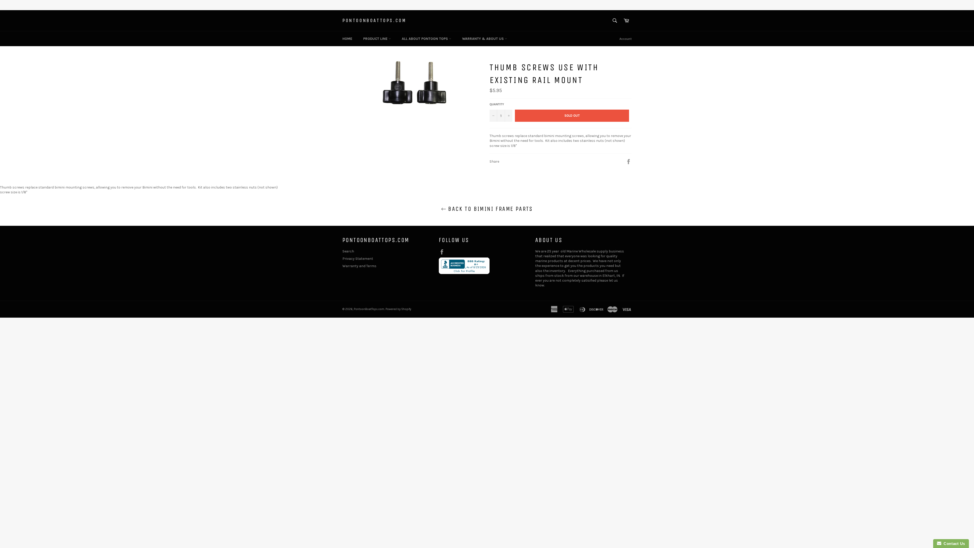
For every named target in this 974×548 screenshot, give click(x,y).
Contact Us (953, 543)
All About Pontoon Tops (425, 39)
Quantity (497, 104)
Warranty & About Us (483, 39)
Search (348, 251)
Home (347, 39)
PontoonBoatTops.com (374, 20)
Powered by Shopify (398, 309)
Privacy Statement (357, 258)
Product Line (376, 39)
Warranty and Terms (359, 266)
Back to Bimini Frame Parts (489, 208)
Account (625, 39)
